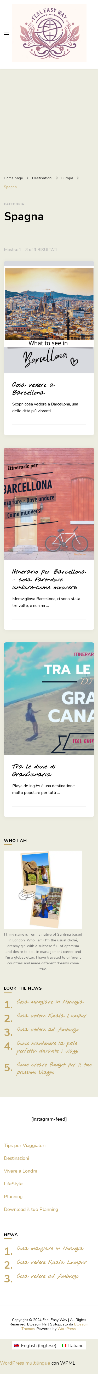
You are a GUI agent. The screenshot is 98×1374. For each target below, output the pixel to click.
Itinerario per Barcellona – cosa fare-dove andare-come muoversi (48, 580)
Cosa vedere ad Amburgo (47, 1029)
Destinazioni (16, 1158)
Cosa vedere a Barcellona (33, 389)
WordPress (66, 1328)
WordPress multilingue (25, 1363)
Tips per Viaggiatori (24, 1145)
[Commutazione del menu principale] (6, 34)
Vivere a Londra (20, 1171)
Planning (13, 1196)
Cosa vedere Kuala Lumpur (52, 1015)
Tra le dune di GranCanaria (33, 771)
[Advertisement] (49, 120)
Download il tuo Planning (31, 1209)
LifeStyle (13, 1184)
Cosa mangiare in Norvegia (50, 1002)
